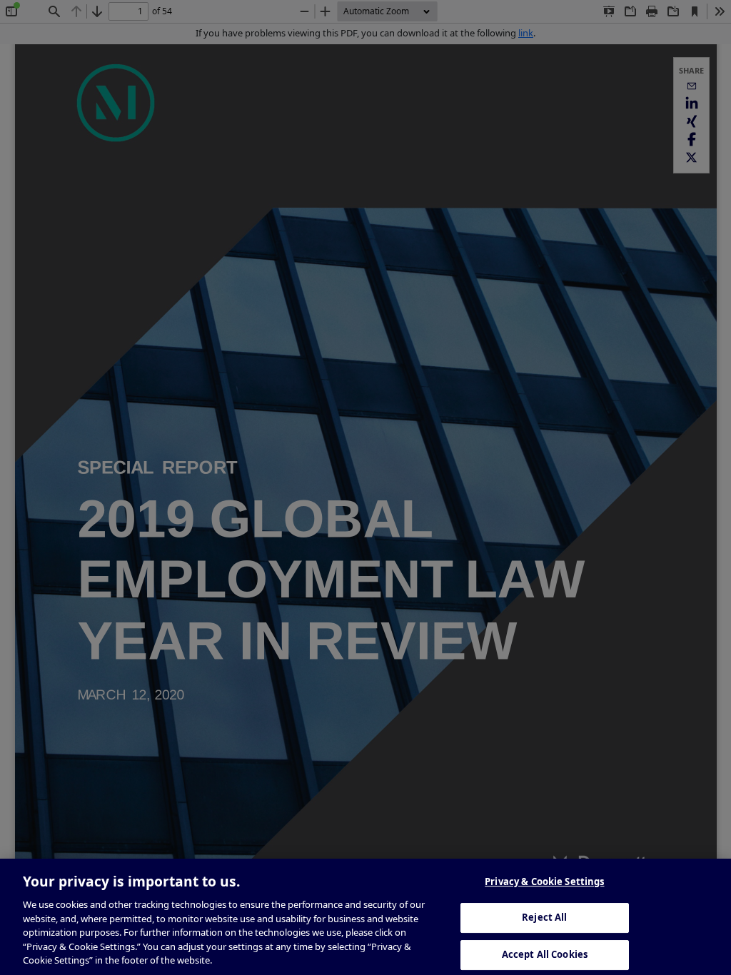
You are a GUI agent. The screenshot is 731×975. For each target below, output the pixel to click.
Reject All (544, 917)
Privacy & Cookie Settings (544, 881)
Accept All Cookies (545, 954)
